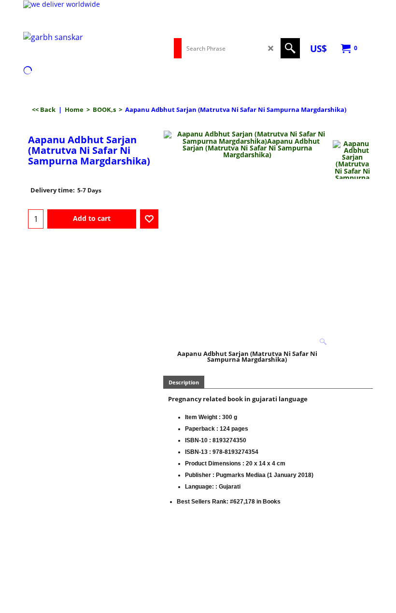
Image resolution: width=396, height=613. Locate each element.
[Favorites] (149, 219)
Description (184, 382)
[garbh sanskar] (57, 43)
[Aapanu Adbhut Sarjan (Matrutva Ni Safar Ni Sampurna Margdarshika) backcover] (352, 159)
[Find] (290, 48)
